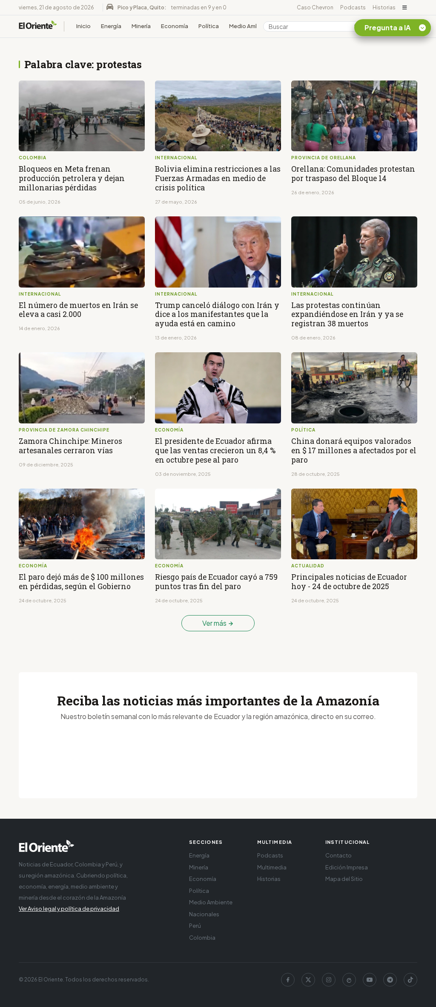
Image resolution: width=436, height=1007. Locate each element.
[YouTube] (369, 980)
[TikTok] (410, 980)
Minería (141, 26)
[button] (404, 8)
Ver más (215, 623)
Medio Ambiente (251, 26)
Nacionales (204, 914)
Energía (111, 26)
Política (208, 26)
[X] (308, 980)
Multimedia (272, 867)
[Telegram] (390, 980)
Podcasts (353, 7)
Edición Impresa (346, 867)
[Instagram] (329, 980)
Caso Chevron (315, 7)
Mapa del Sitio (344, 878)
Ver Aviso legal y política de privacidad (69, 908)
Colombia (202, 937)
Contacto (338, 855)
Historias (384, 7)
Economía (174, 26)
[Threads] (349, 980)
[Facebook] (288, 980)
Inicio (83, 26)
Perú (195, 925)
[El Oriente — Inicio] (38, 26)
